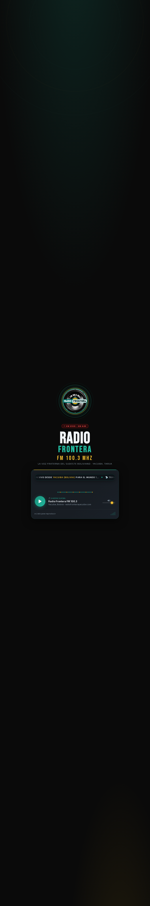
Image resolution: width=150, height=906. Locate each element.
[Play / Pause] (40, 501)
